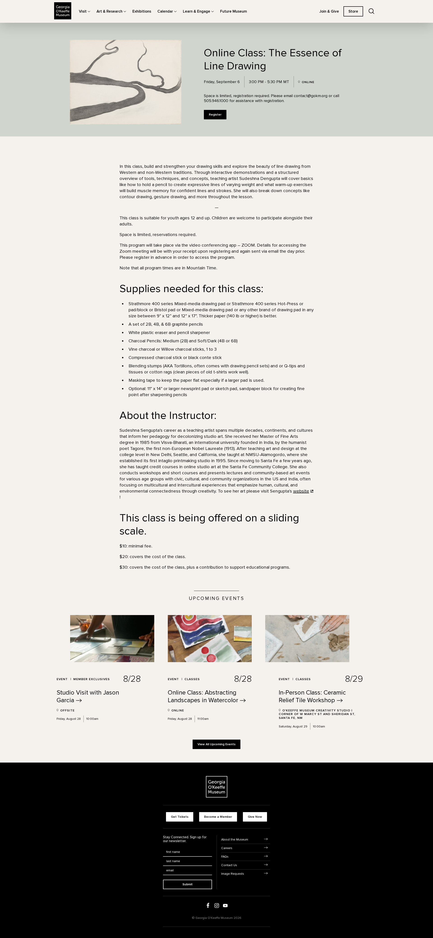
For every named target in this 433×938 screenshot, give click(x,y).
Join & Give (329, 11)
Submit (187, 884)
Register (215, 114)
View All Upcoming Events (216, 744)
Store (353, 11)
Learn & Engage (196, 11)
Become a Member (218, 817)
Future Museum (233, 11)
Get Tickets (179, 817)
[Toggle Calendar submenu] (175, 11)
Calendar (165, 11)
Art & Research (109, 11)
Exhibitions (141, 11)
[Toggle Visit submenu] (89, 11)
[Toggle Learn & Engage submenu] (212, 11)
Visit (83, 11)
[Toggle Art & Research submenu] (125, 11)
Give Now (255, 817)
